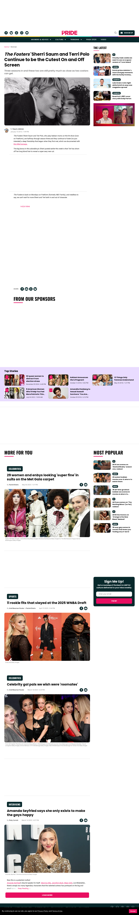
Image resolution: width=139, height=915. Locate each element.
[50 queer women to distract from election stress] (14, 380)
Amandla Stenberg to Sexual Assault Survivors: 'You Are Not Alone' (80, 393)
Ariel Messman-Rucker (16, 608)
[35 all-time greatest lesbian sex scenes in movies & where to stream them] (102, 490)
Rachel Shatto (14, 485)
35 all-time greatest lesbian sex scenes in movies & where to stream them (121, 493)
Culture (59, 39)
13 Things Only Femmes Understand (124, 378)
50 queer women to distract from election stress (35, 378)
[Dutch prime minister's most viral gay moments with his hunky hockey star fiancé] (102, 70)
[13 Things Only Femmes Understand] (102, 380)
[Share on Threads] (31, 289)
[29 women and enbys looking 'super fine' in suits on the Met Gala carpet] (47, 513)
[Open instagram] (21, 33)
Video (103, 39)
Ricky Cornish (13, 820)
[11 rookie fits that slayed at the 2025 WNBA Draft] (47, 636)
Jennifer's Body (57, 883)
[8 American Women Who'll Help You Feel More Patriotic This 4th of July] (14, 393)
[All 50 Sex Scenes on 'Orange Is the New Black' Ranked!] (102, 515)
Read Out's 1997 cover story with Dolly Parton (121, 97)
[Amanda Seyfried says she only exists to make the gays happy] (47, 848)
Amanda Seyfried (13, 883)
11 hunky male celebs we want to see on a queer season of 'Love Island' (122, 60)
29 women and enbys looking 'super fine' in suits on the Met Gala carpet (43, 477)
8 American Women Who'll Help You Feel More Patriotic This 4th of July (35, 393)
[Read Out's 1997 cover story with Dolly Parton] (102, 95)
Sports (12, 596)
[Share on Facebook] (22, 289)
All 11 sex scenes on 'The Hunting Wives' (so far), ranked (122, 504)
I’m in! (114, 601)
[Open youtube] (27, 33)
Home (6, 47)
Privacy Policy (42, 911)
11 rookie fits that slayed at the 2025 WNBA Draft (46, 602)
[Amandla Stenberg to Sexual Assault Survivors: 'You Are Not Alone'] (58, 393)
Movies (115, 474)
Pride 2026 (91, 39)
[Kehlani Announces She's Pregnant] (58, 380)
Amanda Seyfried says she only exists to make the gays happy (46, 812)
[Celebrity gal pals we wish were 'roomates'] (47, 718)
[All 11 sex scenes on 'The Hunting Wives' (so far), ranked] (102, 502)
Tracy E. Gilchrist (18, 129)
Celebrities (116, 80)
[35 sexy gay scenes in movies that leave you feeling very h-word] (102, 527)
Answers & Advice (39, 39)
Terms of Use (57, 911)
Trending (74, 39)
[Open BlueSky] (11, 33)
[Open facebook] (6, 33)
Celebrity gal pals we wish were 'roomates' (42, 684)
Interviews (14, 804)
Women (14, 47)
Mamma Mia (46, 883)
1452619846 (25, 206)
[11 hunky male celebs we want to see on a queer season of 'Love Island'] (102, 58)
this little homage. (21, 144)
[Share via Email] (26, 289)
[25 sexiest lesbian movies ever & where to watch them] (102, 477)
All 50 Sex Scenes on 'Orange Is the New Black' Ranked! (120, 517)
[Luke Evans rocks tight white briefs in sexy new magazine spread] (102, 83)
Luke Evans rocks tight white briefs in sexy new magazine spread (122, 85)
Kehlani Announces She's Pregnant (79, 378)
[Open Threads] (16, 33)
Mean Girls (68, 883)
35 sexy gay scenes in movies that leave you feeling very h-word (121, 529)
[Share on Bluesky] (35, 289)
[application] (114, 114)
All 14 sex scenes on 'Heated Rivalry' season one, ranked (122, 466)
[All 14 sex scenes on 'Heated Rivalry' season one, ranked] (102, 465)
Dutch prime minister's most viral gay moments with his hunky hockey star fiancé (122, 73)
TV (113, 55)
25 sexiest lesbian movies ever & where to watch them (122, 479)
